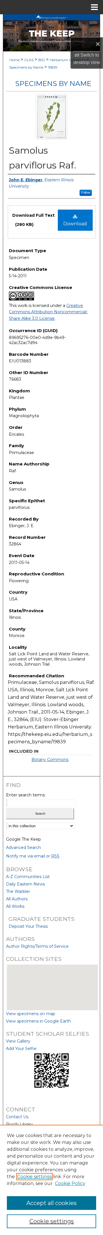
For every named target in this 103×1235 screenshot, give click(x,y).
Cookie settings (34, 1176)
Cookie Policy (70, 1183)
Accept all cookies (51, 1203)
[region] (51, 1180)
